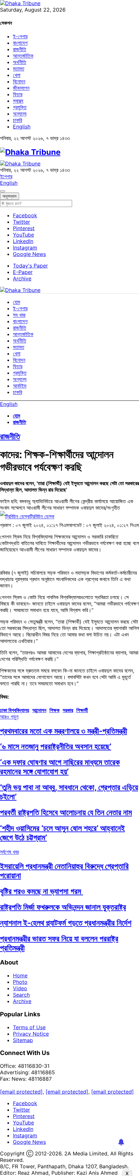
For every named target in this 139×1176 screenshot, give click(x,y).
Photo (20, 982)
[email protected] (21, 1091)
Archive (22, 278)
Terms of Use (29, 1027)
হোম (16, 302)
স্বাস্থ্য (18, 101)
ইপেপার (6, 176)
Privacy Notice (31, 1033)
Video (20, 988)
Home (20, 975)
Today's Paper (30, 265)
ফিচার (17, 94)
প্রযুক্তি (20, 107)
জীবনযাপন (21, 88)
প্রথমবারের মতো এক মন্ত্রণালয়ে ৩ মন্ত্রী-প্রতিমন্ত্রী (63, 731)
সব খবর (19, 315)
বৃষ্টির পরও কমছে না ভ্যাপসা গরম (41, 891)
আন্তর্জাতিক (23, 55)
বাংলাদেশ (20, 43)
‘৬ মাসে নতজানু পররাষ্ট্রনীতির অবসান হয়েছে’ (55, 746)
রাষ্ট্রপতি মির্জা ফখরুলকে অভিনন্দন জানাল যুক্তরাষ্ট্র (63, 907)
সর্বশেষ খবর (9, 852)
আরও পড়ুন (9, 716)
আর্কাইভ (20, 385)
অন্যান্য (20, 113)
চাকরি (17, 120)
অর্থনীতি (19, 62)
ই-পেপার (20, 36)
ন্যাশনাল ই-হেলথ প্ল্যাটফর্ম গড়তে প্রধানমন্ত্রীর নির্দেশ (65, 922)
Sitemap (23, 1040)
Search (21, 995)
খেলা (16, 75)
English (21, 126)
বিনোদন (19, 81)
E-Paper (23, 272)
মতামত (18, 68)
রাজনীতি (19, 49)
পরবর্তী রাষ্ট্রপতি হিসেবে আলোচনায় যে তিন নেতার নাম (66, 812)
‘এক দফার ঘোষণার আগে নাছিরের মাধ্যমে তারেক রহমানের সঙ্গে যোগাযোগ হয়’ (60, 766)
